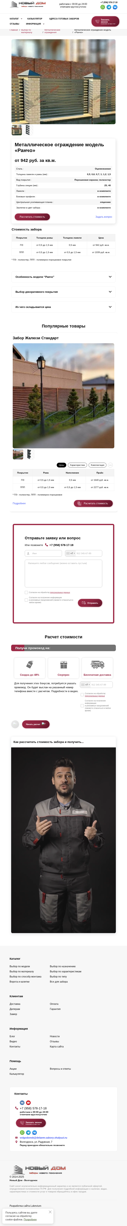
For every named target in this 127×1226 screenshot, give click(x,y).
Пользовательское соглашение (27, 1213)
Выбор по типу (58, 976)
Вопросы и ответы (60, 1068)
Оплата (54, 1004)
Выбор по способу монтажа (25, 976)
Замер (13, 1014)
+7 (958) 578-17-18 (109, 2)
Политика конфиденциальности (28, 1210)
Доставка (15, 1004)
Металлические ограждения (52, 31)
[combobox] (70, 553)
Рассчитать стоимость (32, 217)
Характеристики (77, 465)
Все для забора (59, 981)
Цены (61, 465)
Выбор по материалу (26, 31)
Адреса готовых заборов (64, 19)
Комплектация (97, 465)
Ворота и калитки (19, 981)
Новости (55, 1036)
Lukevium (36, 1206)
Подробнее (30, 1219)
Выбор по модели (20, 966)
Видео (13, 1041)
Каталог (14, 19)
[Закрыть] (50, 1211)
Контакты (15, 1046)
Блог (12, 1036)
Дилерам (15, 1009)
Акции (13, 1068)
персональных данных (60, 592)
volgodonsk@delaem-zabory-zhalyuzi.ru (43, 1137)
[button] (13, 326)
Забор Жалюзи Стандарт (36, 338)
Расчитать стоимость (96, 503)
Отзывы (14, 24)
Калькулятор (34, 19)
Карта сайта (57, 1046)
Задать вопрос (103, 217)
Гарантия (55, 1009)
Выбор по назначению (63, 966)
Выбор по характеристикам (65, 971)
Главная (14, 30)
